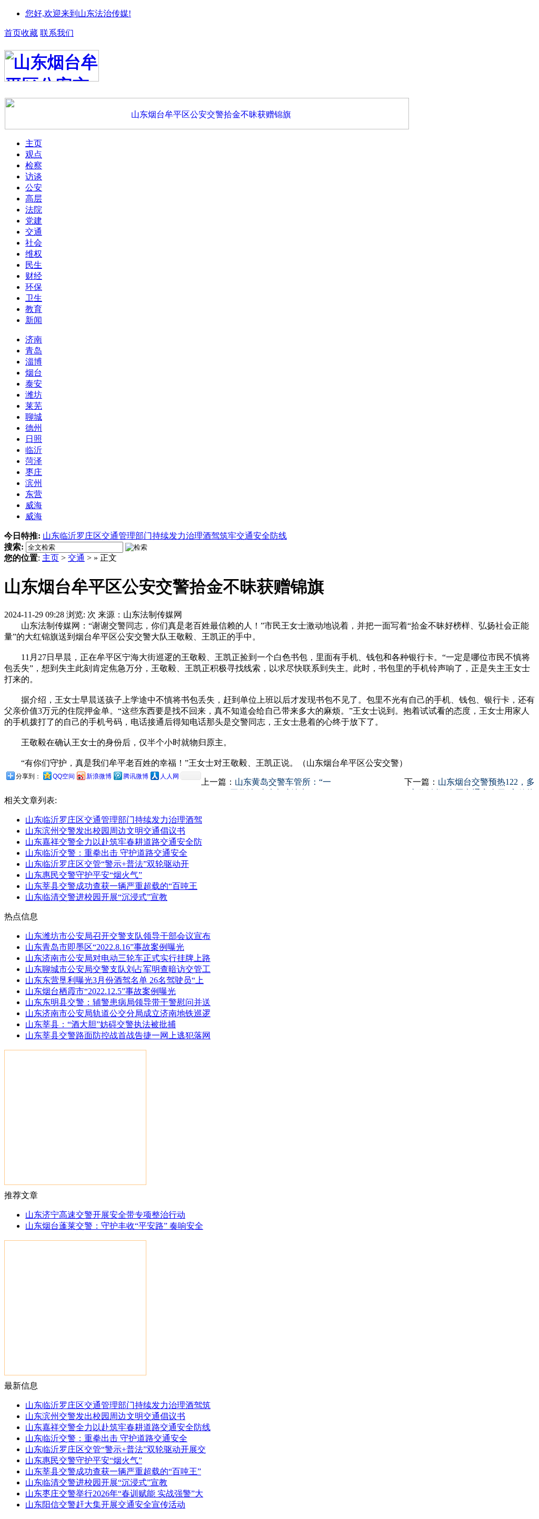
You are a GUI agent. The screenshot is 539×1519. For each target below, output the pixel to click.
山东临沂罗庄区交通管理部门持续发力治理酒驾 (113, 819)
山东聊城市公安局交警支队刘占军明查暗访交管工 (118, 969)
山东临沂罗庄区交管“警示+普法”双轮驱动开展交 (115, 1449)
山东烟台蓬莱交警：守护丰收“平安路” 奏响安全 (114, 1225)
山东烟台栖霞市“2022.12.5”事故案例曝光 (100, 991)
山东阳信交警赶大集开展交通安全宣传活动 (105, 1504)
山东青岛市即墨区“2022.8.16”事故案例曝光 (104, 947)
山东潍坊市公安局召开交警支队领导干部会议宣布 (118, 935)
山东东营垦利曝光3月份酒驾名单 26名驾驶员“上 (114, 980)
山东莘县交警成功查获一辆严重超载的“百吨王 (111, 886)
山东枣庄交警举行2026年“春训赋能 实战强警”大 (114, 1493)
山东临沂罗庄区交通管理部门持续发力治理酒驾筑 (118, 1405)
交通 (76, 557)
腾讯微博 (135, 776)
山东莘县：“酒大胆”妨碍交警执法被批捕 (100, 1024)
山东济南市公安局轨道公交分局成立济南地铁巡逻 (118, 1013)
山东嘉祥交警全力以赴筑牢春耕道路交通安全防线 (118, 1427)
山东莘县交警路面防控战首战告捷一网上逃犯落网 (118, 1035)
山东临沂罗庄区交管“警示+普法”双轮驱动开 (107, 863)
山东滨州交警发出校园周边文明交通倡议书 (105, 830)
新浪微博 (99, 776)
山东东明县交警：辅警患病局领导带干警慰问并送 (118, 1002)
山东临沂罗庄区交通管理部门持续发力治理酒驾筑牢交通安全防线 (165, 535)
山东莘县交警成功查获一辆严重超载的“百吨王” (113, 1471)
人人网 (169, 776)
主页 (50, 557)
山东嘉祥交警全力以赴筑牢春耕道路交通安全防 (113, 841)
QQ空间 (64, 776)
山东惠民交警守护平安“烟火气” (83, 874)
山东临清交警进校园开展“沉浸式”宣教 (96, 897)
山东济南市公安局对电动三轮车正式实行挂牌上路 (118, 958)
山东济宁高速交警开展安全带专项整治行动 (105, 1214)
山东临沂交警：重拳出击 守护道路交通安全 (106, 852)
